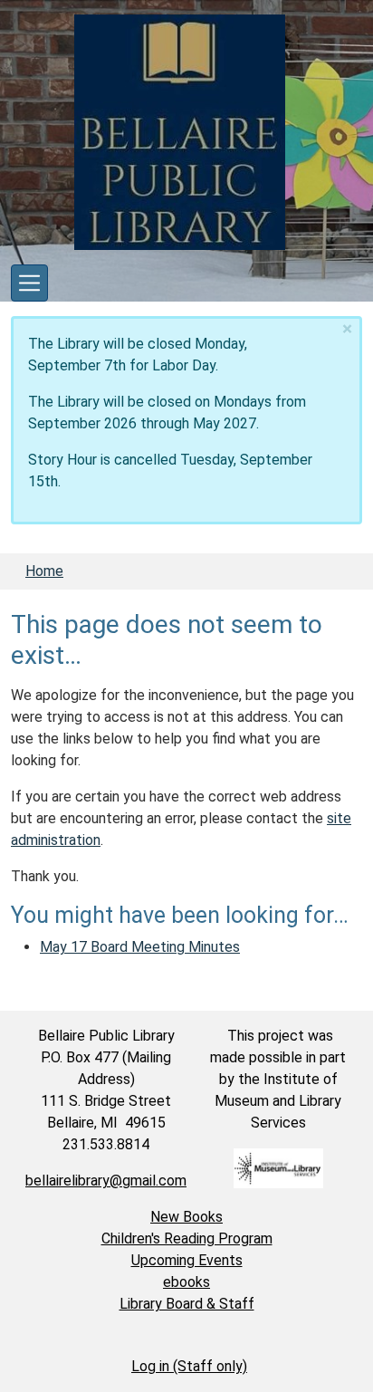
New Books (186, 1216)
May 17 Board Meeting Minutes (140, 946)
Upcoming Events (187, 1260)
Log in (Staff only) (189, 1366)
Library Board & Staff (187, 1303)
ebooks (186, 1282)
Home (44, 571)
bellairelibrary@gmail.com (105, 1180)
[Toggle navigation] (29, 283)
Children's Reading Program (187, 1238)
